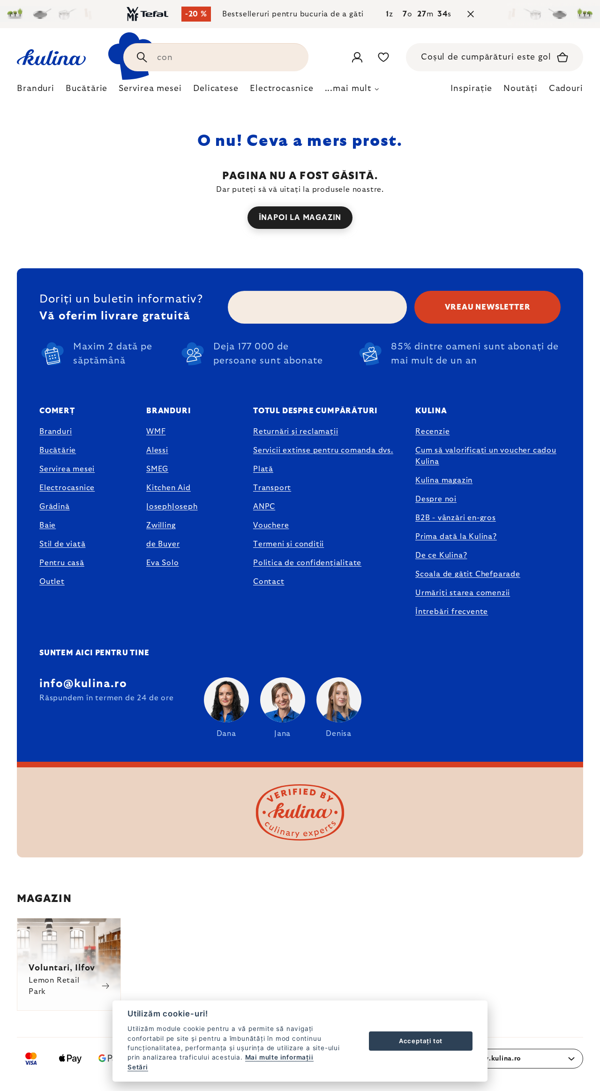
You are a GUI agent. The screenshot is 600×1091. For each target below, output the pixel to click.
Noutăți (520, 88)
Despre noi (436, 499)
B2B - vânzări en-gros (455, 518)
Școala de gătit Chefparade (467, 574)
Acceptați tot (420, 1041)
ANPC (264, 506)
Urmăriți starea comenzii (462, 593)
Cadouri (566, 88)
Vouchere (271, 525)
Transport (272, 488)
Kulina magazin (443, 480)
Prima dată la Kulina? (456, 536)
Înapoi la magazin (300, 217)
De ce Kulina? (441, 555)
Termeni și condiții (288, 544)
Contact (269, 581)
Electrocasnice (67, 488)
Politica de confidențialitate (307, 563)
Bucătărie (57, 450)
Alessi (157, 450)
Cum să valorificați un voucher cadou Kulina (485, 456)
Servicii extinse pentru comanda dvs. (323, 450)
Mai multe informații (279, 1057)
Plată (263, 469)
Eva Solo (162, 563)
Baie (47, 525)
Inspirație (471, 88)
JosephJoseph (172, 506)
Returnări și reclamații (295, 431)
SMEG (157, 469)
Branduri (55, 431)
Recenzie (432, 431)
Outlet (52, 581)
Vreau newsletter (488, 307)
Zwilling (160, 525)
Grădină (54, 506)
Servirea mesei (67, 469)
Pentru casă (61, 563)
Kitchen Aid (168, 488)
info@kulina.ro (83, 683)
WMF (155, 431)
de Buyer (163, 544)
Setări (138, 1067)
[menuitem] (35, 91)
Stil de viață (62, 544)
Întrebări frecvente (451, 611)
